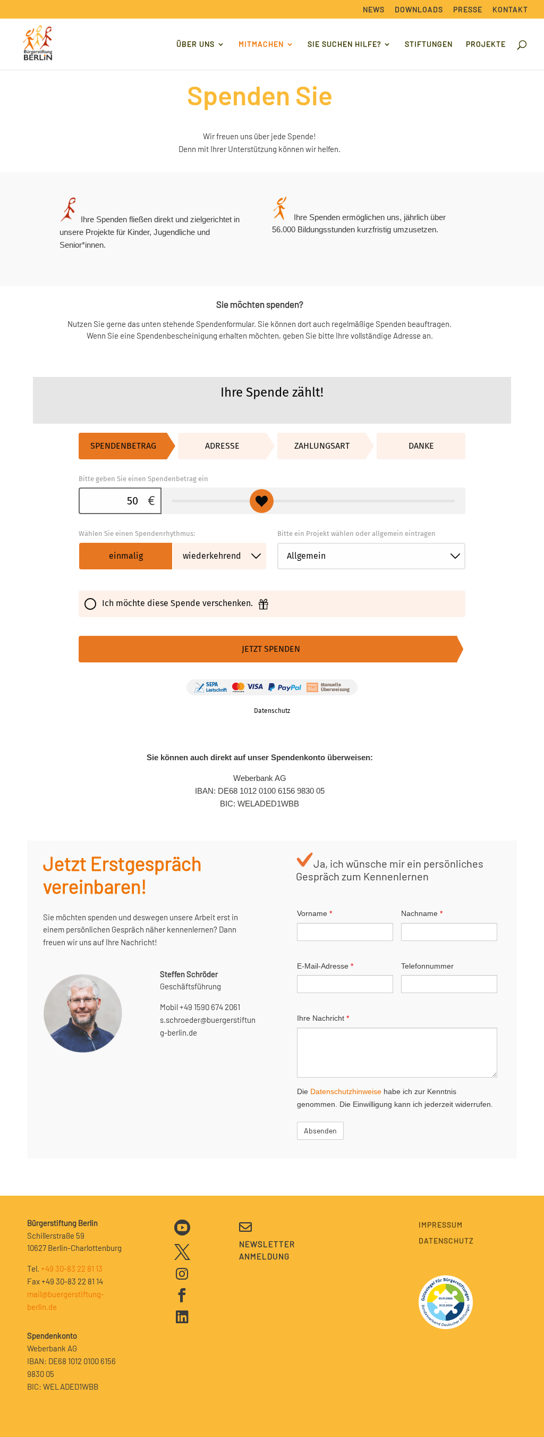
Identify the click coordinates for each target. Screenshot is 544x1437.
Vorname (314, 913)
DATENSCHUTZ (446, 1241)
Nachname (422, 913)
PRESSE (467, 10)
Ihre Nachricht (323, 1018)
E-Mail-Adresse (325, 966)
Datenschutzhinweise (345, 1091)
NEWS (374, 10)
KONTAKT (510, 10)
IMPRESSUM (441, 1225)
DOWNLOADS (419, 10)
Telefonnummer (427, 966)
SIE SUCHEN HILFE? (344, 44)
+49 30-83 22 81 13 (72, 1268)
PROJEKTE (486, 44)
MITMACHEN (261, 44)
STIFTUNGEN (429, 44)
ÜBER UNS (195, 44)
